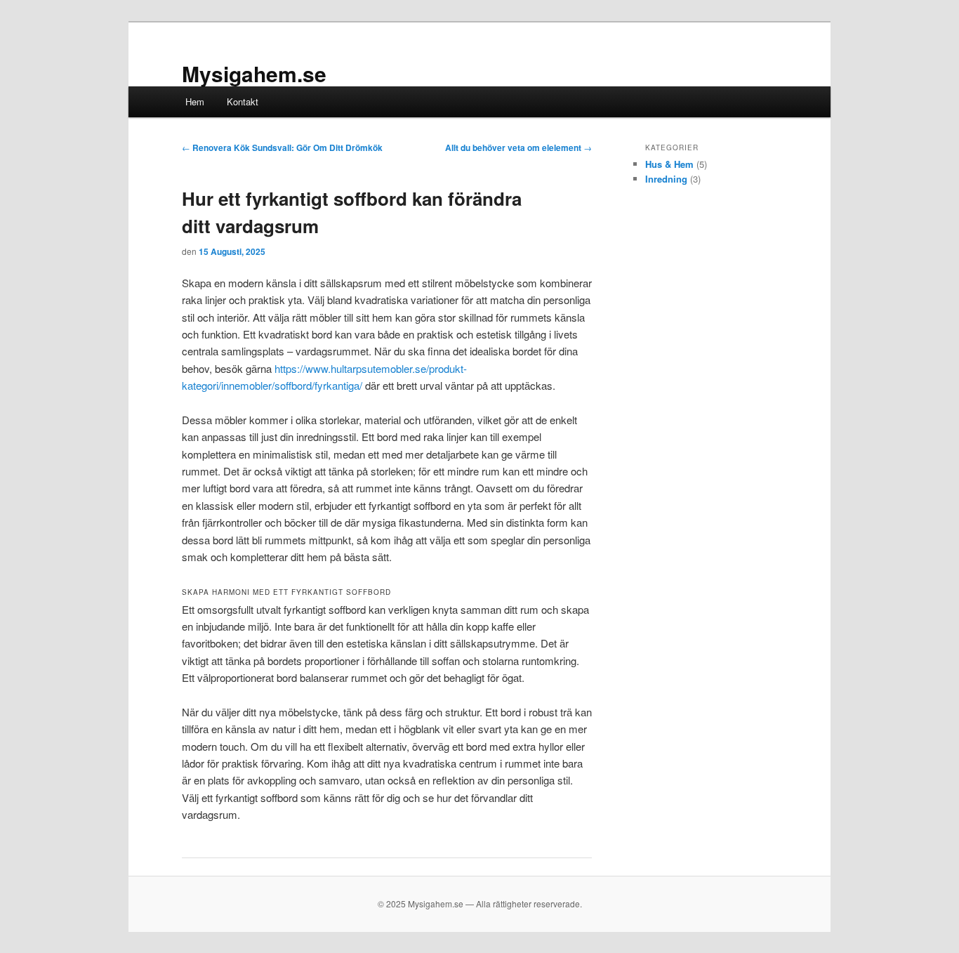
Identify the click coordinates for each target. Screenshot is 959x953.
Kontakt (242, 101)
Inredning (666, 178)
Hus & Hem (669, 164)
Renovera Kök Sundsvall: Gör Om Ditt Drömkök (282, 147)
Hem (194, 101)
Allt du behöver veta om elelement (518, 147)
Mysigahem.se (254, 73)
